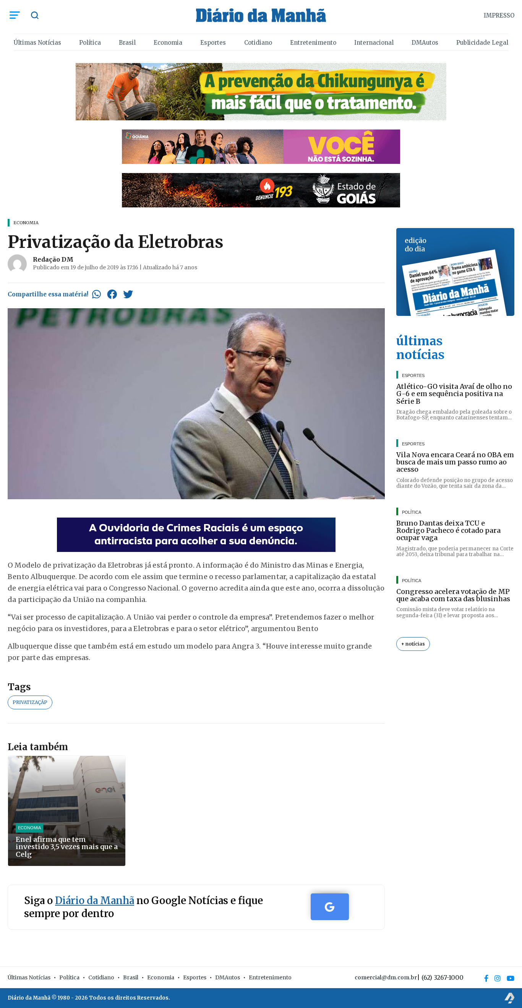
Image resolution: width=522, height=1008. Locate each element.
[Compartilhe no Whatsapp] (96, 294)
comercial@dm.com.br (386, 977)
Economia (168, 42)
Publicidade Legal (482, 42)
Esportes (213, 42)
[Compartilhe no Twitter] (128, 294)
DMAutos (425, 42)
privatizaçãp (30, 702)
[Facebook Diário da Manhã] (486, 978)
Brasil (127, 42)
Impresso (499, 15)
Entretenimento (313, 42)
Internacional (374, 42)
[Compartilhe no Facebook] (112, 294)
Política (90, 42)
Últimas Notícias (37, 42)
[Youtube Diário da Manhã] (510, 978)
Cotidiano (258, 42)
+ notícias (413, 644)
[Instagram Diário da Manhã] (497, 978)
